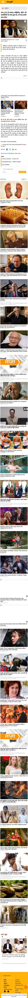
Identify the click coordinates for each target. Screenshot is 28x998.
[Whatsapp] (13, 150)
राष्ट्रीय (6, 8)
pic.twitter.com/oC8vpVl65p (8, 141)
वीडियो (5, 983)
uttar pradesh (5, 164)
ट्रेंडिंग (5, 980)
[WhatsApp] (25, 32)
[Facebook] (25, 25)
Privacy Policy (19, 989)
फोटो (5, 982)
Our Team (18, 992)
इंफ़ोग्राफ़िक (6, 985)
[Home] (3, 8)
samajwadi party (6, 161)
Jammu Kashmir (6, 158)
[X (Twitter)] (25, 29)
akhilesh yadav (16, 161)
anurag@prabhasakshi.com (7, 39)
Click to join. (17, 153)
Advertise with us (19, 986)
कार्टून (5, 987)
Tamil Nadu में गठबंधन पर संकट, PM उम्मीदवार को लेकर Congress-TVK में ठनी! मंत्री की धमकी (13, 955)
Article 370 (15, 158)
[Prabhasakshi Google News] (26, 40)
